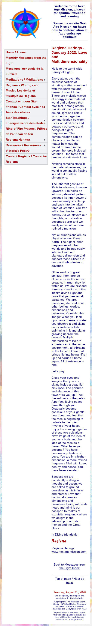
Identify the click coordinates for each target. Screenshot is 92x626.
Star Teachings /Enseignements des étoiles (25, 120)
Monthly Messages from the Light (26, 60)
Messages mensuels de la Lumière (24, 71)
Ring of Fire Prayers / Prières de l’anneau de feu (26, 131)
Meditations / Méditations (24, 79)
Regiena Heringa (18, 139)
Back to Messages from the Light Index (70, 566)
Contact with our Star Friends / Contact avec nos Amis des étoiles (25, 107)
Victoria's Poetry (18, 150)
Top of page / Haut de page (69, 580)
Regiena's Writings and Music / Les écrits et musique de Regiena (23, 90)
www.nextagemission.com (69, 551)
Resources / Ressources (23, 145)
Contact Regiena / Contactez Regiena (26, 159)
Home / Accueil (16, 52)
